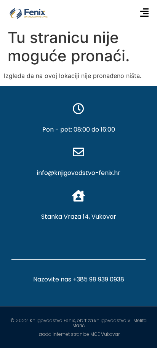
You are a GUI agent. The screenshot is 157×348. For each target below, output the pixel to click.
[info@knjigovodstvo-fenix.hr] (78, 152)
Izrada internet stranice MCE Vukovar (78, 334)
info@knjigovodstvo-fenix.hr (78, 172)
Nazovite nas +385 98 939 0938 (78, 279)
